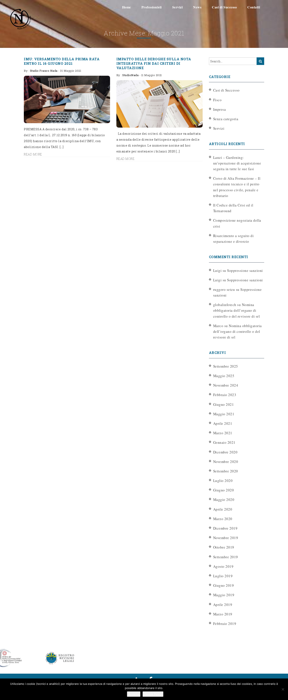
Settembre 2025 (225, 366)
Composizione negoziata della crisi (237, 223)
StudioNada (130, 75)
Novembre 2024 (225, 385)
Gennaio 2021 (224, 442)
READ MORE (33, 154)
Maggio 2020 (223, 499)
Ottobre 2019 (223, 547)
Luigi (217, 280)
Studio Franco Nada (44, 71)
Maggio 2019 (223, 594)
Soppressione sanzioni (245, 270)
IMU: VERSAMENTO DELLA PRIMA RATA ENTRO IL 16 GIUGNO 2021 (62, 61)
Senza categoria (225, 118)
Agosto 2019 (223, 566)
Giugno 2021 (223, 404)
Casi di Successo (226, 90)
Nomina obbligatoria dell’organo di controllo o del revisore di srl (236, 310)
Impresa (219, 109)
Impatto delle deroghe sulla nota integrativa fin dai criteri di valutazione (153, 63)
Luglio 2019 (223, 575)
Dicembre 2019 (225, 528)
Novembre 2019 (225, 537)
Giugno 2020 (223, 490)
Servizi (219, 128)
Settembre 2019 (225, 556)
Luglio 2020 (223, 480)
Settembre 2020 (225, 471)
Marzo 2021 (222, 432)
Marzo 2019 (222, 614)
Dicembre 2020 (225, 452)
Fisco (217, 99)
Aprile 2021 (222, 423)
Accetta (134, 694)
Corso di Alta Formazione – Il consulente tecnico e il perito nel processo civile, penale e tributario (237, 187)
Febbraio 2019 (224, 623)
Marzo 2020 (222, 518)
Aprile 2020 (222, 509)
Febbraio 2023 (224, 394)
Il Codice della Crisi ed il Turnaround (233, 208)
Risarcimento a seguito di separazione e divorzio (233, 238)
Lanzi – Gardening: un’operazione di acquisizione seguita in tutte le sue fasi (237, 163)
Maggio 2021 (223, 413)
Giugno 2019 (223, 585)
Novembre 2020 (225, 461)
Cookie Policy (153, 694)
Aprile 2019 (222, 604)
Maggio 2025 (223, 375)
